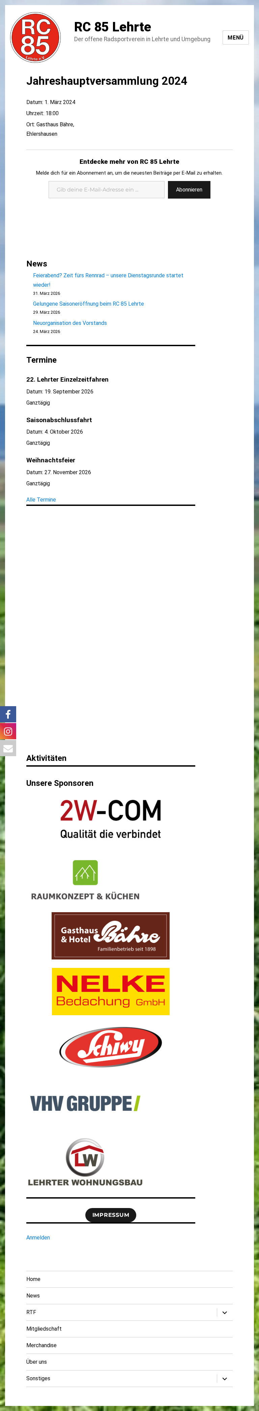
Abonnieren (189, 189)
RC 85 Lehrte (112, 26)
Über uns (36, 1362)
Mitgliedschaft (44, 1329)
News (33, 1295)
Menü (236, 37)
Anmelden (38, 1237)
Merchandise (41, 1345)
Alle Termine (41, 499)
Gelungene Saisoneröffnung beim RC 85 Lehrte (88, 304)
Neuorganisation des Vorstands (70, 323)
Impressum (111, 1215)
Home (33, 1279)
